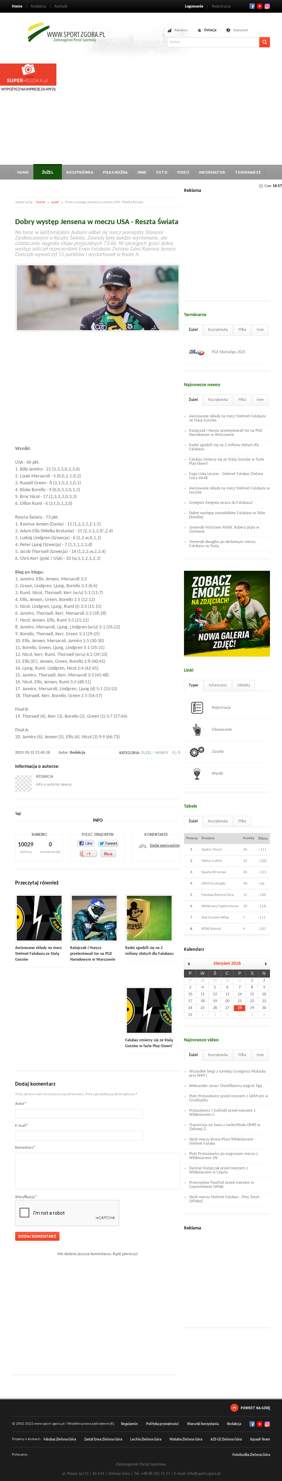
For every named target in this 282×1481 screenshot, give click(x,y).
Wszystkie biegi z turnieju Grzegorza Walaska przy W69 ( (227, 1073)
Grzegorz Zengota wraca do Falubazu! (221, 503)
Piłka (242, 330)
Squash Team (260, 1440)
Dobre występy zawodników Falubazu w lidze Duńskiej (227, 515)
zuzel (55, 202)
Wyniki (217, 774)
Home (17, 6)
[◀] (190, 964)
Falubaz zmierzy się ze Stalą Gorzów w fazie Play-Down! (226, 462)
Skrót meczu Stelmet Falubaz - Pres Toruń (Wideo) (224, 1199)
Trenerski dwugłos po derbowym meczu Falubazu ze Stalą (222, 544)
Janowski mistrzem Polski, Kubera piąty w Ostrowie (224, 529)
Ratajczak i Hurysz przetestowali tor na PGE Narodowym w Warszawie (92, 954)
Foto (161, 172)
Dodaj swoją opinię (165, 846)
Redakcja (38, 6)
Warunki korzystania (203, 1424)
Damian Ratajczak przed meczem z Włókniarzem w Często (218, 1170)
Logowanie (194, 6)
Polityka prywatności (162, 1424)
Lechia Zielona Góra (145, 1440)
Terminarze (248, 172)
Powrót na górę (255, 1407)
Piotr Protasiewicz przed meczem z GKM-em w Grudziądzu (228, 1098)
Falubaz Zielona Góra (60, 1440)
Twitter (259, 6)
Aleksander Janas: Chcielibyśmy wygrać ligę (225, 1086)
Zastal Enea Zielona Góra (103, 1440)
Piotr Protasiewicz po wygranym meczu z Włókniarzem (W (223, 1156)
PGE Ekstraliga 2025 (229, 352)
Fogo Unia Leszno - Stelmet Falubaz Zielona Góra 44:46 (226, 476)
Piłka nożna (115, 172)
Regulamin (129, 1424)
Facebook (252, 6)
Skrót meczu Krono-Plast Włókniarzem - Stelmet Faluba (222, 1141)
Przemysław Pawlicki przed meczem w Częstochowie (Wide (221, 1185)
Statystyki (240, 30)
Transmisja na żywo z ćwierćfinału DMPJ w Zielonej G (224, 1127)
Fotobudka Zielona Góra (251, 1455)
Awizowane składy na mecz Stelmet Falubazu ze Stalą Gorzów (38, 954)
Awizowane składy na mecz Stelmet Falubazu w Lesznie (229, 490)
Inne (142, 172)
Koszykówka (79, 172)
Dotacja (210, 30)
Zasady (218, 752)
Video (183, 172)
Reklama (180, 30)
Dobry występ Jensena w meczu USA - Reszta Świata (96, 222)
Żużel (47, 172)
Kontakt (61, 6)
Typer (193, 685)
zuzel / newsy (154, 753)
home (40, 202)
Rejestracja (221, 6)
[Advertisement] (169, 111)
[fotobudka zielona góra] (28, 91)
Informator (212, 172)
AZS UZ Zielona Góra (226, 1440)
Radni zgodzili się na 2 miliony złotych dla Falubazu (224, 447)
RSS (267, 6)
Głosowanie (222, 730)
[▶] (264, 964)
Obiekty (243, 685)
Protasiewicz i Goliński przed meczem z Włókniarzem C (222, 1113)
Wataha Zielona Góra (186, 1440)
